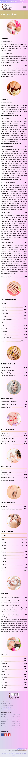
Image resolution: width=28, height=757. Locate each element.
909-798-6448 (22, 749)
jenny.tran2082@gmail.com (9, 1)
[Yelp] (9, 734)
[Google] (5, 734)
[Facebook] (2, 734)
